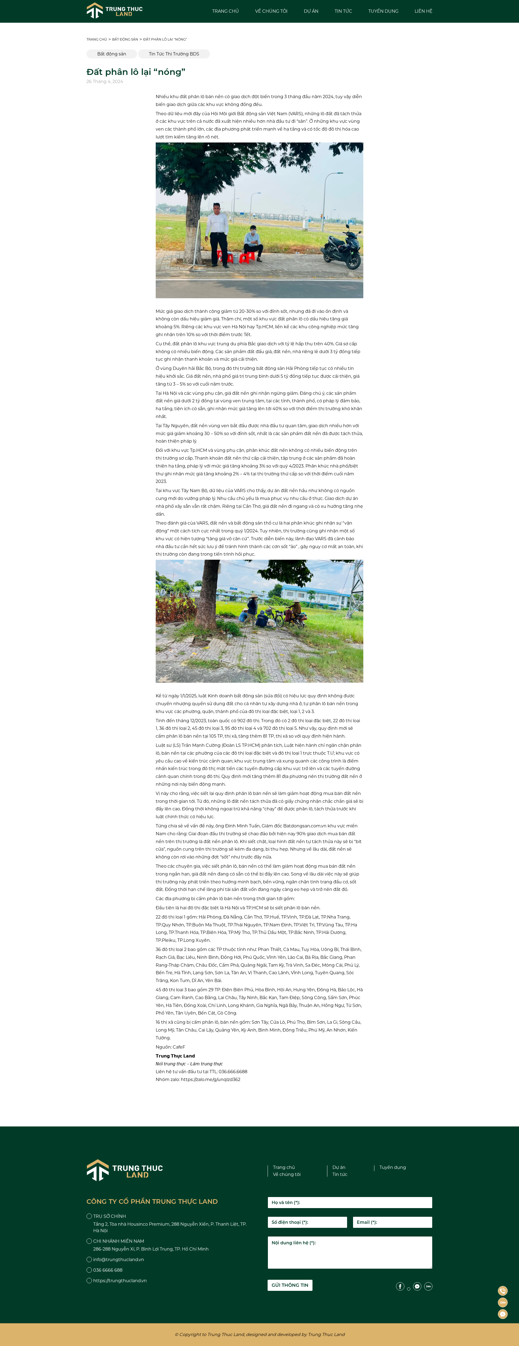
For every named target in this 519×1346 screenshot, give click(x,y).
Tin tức (343, 11)
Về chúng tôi (271, 11)
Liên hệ (423, 11)
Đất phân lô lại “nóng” (165, 39)
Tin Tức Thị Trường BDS (174, 54)
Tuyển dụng (383, 11)
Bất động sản (125, 39)
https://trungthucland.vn (120, 1280)
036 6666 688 (107, 1270)
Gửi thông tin (290, 1285)
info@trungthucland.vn (118, 1259)
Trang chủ (225, 11)
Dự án (311, 11)
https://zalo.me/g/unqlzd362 (210, 1079)
